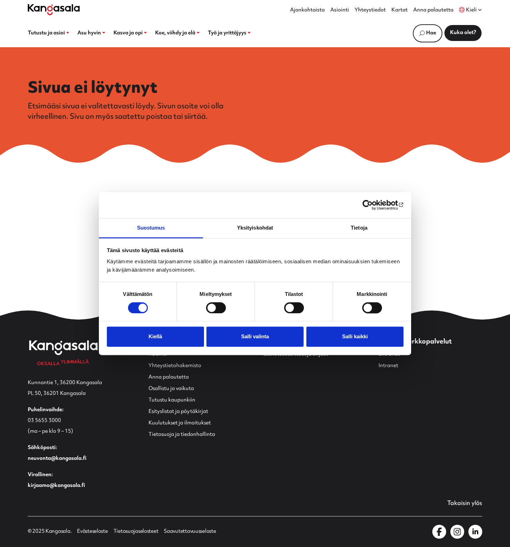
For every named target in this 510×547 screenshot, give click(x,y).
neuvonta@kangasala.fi (57, 458)
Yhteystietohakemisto (174, 365)
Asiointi (339, 10)
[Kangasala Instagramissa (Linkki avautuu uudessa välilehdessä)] (457, 532)
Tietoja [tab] (359, 228)
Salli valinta (255, 337)
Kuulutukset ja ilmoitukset (179, 423)
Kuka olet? (463, 32)
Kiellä (155, 337)
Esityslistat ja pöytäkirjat (178, 411)
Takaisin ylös (464, 503)
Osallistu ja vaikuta (171, 388)
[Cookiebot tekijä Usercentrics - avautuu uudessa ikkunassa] (373, 205)
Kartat (399, 10)
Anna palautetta (433, 10)
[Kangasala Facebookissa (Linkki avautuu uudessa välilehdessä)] (439, 532)
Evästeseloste (92, 531)
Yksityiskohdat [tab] (255, 228)
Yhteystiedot (370, 10)
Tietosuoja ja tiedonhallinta (181, 434)
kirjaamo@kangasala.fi (56, 485)
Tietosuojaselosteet (136, 531)
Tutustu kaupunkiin (171, 400)
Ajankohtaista (307, 10)
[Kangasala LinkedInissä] (475, 532)
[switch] (216, 307)
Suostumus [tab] (151, 228)
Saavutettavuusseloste (190, 531)
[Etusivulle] (54, 9)
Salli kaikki (355, 337)
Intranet (388, 365)
